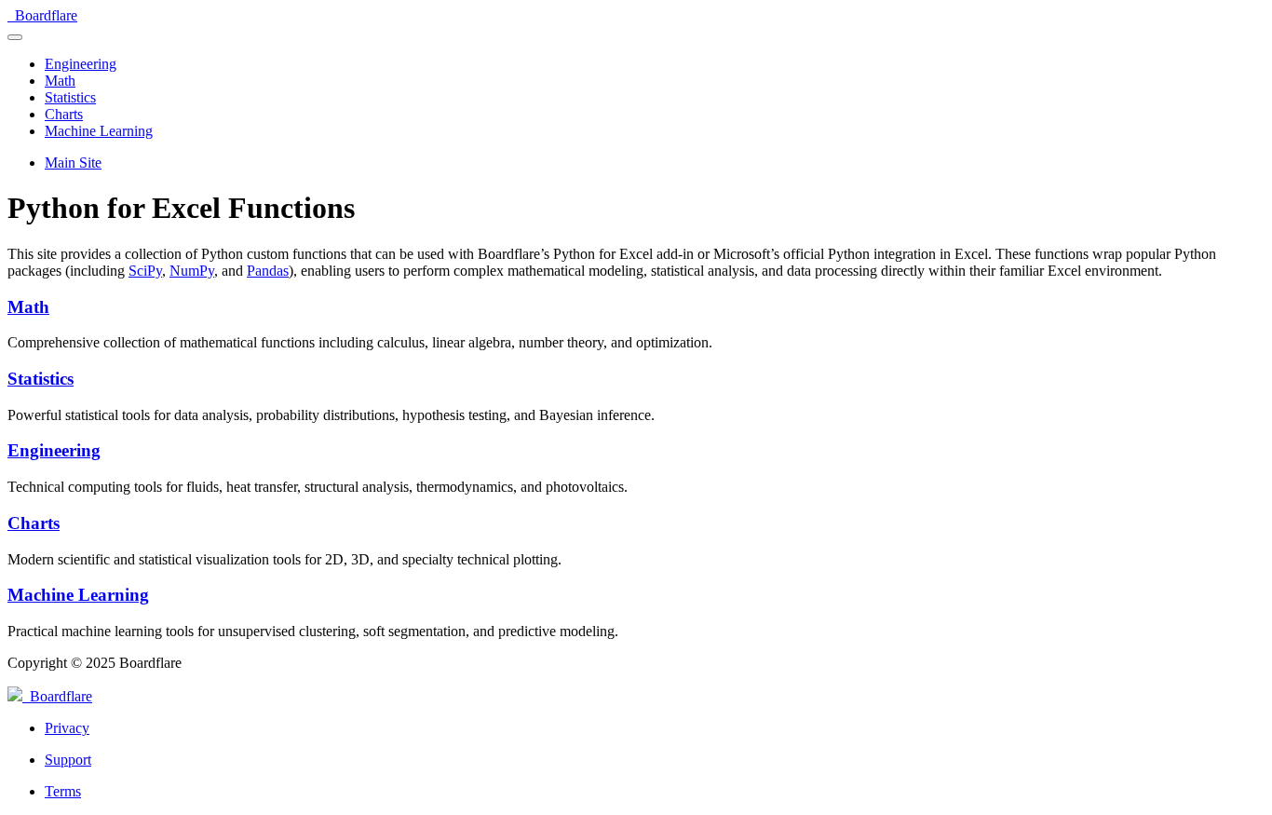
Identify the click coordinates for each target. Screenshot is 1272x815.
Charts (33, 523)
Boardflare (57, 696)
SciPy (145, 270)
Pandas (268, 270)
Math (28, 307)
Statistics (40, 378)
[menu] (14, 37)
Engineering (54, 450)
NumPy (191, 270)
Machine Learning (78, 594)
